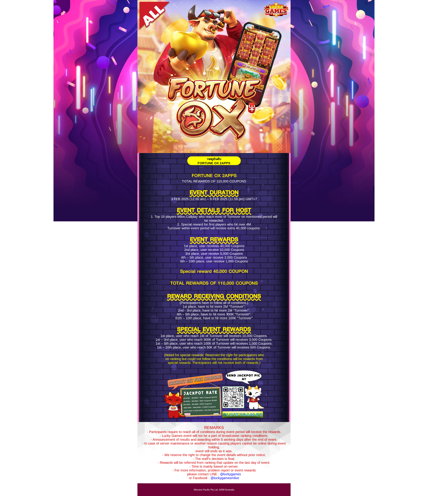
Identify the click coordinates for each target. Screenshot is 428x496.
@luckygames (230, 474)
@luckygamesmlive (224, 478)
